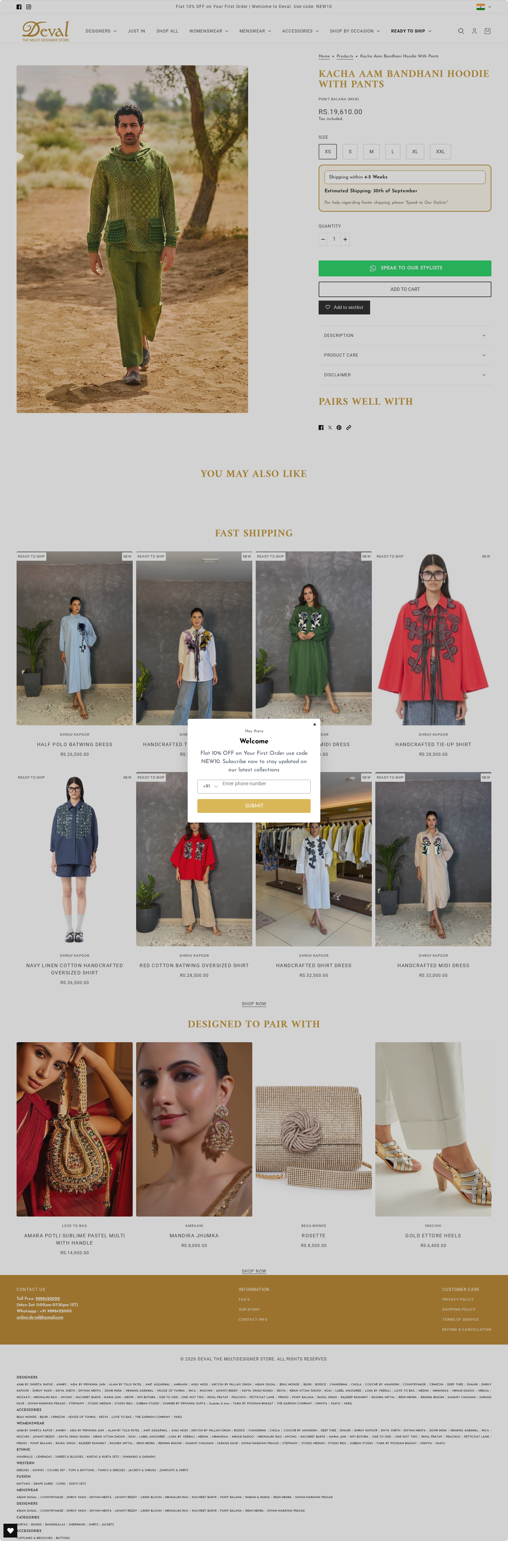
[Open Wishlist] (10, 1531)
